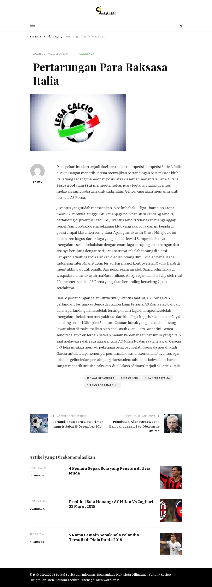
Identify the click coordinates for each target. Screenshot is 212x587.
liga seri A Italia (157, 378)
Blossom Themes (66, 580)
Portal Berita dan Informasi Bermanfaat (85, 574)
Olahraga (86, 53)
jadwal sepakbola (100, 378)
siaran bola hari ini (102, 385)
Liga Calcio (129, 378)
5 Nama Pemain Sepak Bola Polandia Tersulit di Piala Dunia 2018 (104, 537)
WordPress (111, 580)
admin (37, 182)
